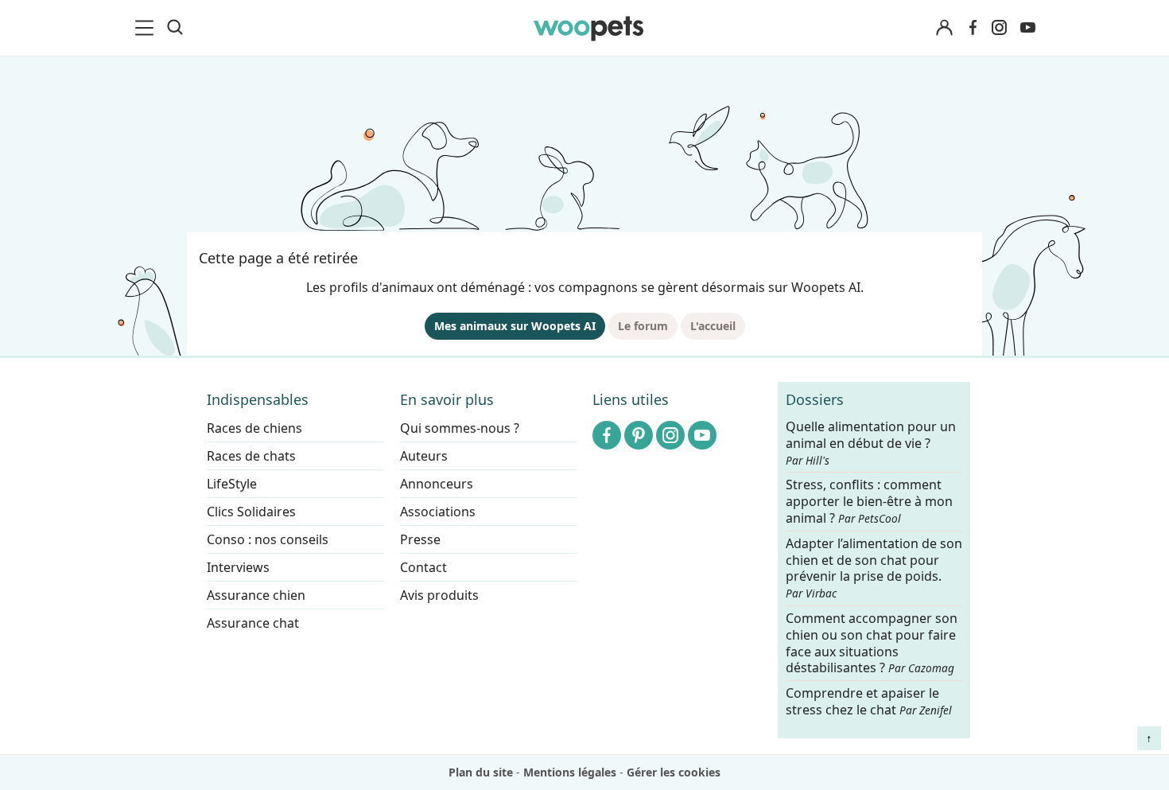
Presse (420, 539)
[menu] (147, 28)
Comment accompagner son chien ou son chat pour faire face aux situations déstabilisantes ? (871, 643)
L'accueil (713, 325)
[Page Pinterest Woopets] (638, 435)
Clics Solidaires (251, 511)
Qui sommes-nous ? (459, 428)
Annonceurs (436, 483)
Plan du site (481, 772)
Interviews (238, 567)
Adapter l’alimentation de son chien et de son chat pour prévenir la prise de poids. (874, 568)
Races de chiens (254, 428)
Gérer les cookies (673, 772)
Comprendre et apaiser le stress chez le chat (869, 701)
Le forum (643, 325)
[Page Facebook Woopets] (973, 28)
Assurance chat (253, 623)
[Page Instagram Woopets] (999, 28)
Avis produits (439, 595)
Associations (438, 511)
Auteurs (424, 456)
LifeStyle (232, 483)
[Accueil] (588, 28)
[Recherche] (175, 28)
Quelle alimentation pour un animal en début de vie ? (871, 443)
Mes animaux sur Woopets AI (515, 325)
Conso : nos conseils (267, 539)
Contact (423, 567)
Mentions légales (569, 772)
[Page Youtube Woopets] (1027, 28)
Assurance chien (256, 595)
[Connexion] (944, 28)
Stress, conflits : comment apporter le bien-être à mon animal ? (869, 502)
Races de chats (251, 456)
